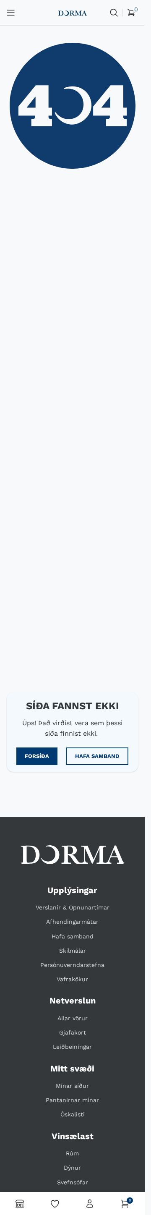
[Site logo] (72, 12)
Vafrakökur (72, 979)
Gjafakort (72, 1032)
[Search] (114, 12)
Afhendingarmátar (72, 921)
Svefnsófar (72, 1182)
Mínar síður (72, 1085)
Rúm (72, 1153)
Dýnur (72, 1167)
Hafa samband (73, 936)
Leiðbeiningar (72, 1046)
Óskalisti (72, 1114)
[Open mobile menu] (11, 12)
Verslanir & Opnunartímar (72, 907)
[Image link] (72, 854)
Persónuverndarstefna (72, 965)
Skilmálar (72, 950)
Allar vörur (72, 1018)
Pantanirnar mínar (72, 1100)
